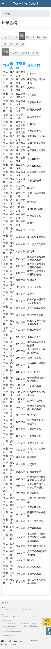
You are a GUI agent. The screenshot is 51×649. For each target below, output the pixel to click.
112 (21, 36)
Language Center (8, 635)
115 (4, 36)
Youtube (19, 641)
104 (22, 44)
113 (16, 36)
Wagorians (15, 610)
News (3, 607)
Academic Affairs (8, 623)
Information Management (11, 631)
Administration (7, 621)
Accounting (33, 628)
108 (44, 36)
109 (38, 36)
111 (27, 36)
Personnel (22, 628)
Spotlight (4, 610)
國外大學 (25, 52)
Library (43, 628)
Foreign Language (8, 626)
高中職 (35, 52)
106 (10, 44)
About (3, 614)
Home (7, 13)
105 (16, 44)
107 (4, 44)
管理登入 (36, 640)
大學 (6, 52)
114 (10, 36)
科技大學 (14, 52)
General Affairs (37, 623)
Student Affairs (23, 623)
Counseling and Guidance (28, 626)
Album (24, 610)
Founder (4, 616)
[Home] (25, 3)
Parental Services (8, 628)
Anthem (21, 616)
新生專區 (4, 603)
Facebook (7, 641)
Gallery (32, 610)
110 (32, 36)
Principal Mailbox (10, 644)
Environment (31, 616)
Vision (12, 616)
